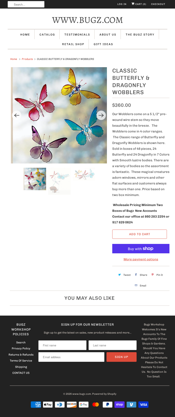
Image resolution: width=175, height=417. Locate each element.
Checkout (158, 4)
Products (27, 59)
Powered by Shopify (104, 393)
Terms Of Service (21, 360)
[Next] (101, 115)
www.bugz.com (87, 20)
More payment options (141, 259)
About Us (107, 34)
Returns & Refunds (21, 354)
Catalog (47, 34)
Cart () (140, 4)
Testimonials (77, 34)
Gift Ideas (103, 44)
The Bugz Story (140, 34)
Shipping (21, 366)
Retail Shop (73, 44)
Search (21, 342)
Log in (122, 4)
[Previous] (16, 115)
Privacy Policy (21, 348)
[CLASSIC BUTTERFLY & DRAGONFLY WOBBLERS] (59, 115)
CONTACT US (20, 372)
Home (25, 34)
